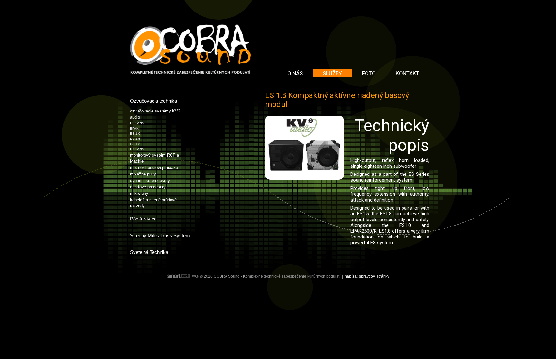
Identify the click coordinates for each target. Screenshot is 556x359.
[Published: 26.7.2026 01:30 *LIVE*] (195, 276)
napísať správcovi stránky (367, 276)
